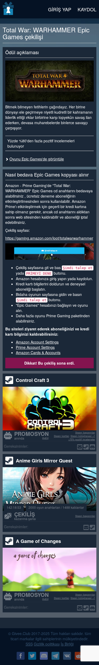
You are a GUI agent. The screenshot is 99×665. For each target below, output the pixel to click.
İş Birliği (67, 644)
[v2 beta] (9, 9)
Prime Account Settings (35, 347)
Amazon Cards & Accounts (38, 352)
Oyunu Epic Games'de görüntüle (37, 159)
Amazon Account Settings (37, 342)
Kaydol (87, 9)
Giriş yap (59, 9)
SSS (29, 644)
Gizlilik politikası (47, 644)
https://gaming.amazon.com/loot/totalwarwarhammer (49, 238)
